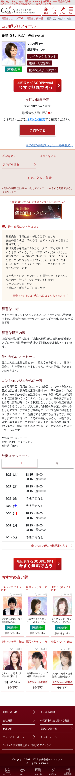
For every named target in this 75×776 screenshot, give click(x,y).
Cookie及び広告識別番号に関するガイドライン (28, 745)
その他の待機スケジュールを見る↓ (49, 145)
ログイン (63, 10)
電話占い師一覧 (48, 728)
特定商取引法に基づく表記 (54, 720)
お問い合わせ (10, 712)
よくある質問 (47, 712)
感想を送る (9, 156)
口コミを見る (47, 156)
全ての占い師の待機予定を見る (49, 545)
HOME (46, 10)
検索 (54, 10)
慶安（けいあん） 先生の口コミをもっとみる (39, 295)
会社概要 (7, 720)
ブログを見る (10, 164)
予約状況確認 (36, 119)
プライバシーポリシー (15, 736)
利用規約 (7, 728)
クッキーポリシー (50, 736)
